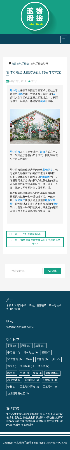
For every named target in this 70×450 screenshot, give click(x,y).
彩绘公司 (50, 379)
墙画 (11, 373)
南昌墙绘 (41, 421)
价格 (11, 386)
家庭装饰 (20, 200)
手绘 (12, 345)
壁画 (46, 352)
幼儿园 (43, 366)
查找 (54, 271)
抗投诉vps (41, 417)
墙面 (11, 366)
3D (29, 359)
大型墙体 (52, 373)
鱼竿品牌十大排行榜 (17, 414)
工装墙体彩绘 (29, 386)
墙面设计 (14, 379)
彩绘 (17, 151)
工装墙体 (50, 386)
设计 (55, 94)
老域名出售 (36, 414)
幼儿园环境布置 (18, 393)
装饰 (42, 151)
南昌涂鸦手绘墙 (20, 63)
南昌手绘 (20, 421)
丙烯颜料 (45, 177)
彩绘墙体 (32, 379)
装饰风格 (48, 169)
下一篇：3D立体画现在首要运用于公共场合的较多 (35, 242)
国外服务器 (49, 414)
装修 (42, 101)
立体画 (42, 359)
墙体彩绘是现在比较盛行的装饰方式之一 (33, 74)
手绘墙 (13, 352)
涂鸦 (20, 94)
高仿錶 (51, 417)
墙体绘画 (30, 421)
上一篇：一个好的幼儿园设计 (26, 234)
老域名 (60, 414)
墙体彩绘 (15, 90)
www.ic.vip (61, 442)
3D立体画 (14, 359)
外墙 (24, 373)
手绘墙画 (27, 366)
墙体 (12, 151)
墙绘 (55, 204)
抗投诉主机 (29, 417)
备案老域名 (27, 424)
